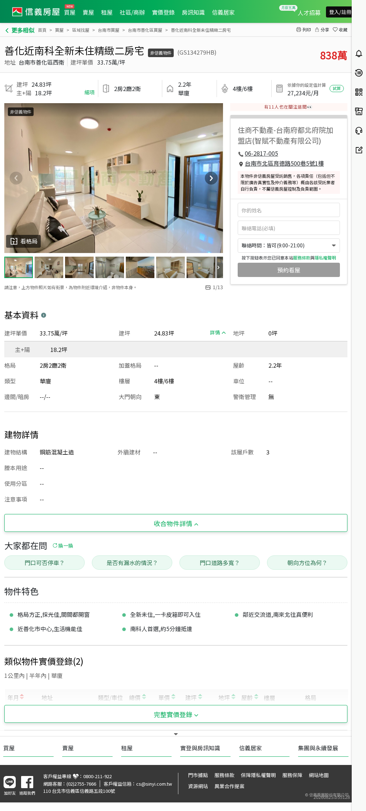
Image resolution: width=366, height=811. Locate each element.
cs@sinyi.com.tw (154, 783)
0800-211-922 (97, 776)
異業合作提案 (229, 786)
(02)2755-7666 (81, 783)
